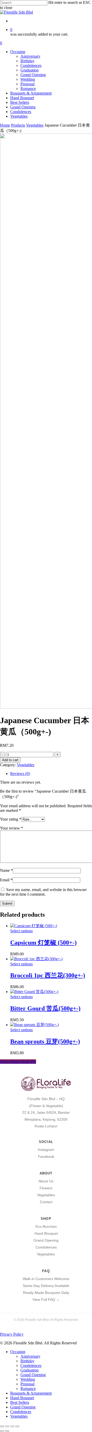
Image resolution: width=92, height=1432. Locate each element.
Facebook (46, 1156)
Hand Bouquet (46, 1233)
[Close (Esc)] (17, 1426)
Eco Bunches (46, 1226)
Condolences (46, 1247)
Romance (28, 1388)
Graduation (29, 1370)
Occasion (17, 1351)
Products (18, 125)
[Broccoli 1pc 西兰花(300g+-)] (36, 959)
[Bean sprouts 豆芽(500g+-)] (34, 1024)
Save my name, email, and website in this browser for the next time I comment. (43, 891)
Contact (46, 1202)
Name (6, 870)
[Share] (12, 1426)
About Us (46, 1181)
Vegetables (34, 125)
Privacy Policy (12, 1334)
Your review (11, 828)
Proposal (27, 1384)
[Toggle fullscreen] (7, 1426)
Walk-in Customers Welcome (46, 1279)
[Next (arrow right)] (7, 1431)
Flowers (46, 1188)
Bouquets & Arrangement (31, 1393)
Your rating (10, 819)
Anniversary (30, 1356)
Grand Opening (46, 1240)
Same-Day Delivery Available (46, 1286)
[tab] (51, 773)
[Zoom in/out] (2, 1426)
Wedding (27, 1379)
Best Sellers (19, 1402)
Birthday (27, 1361)
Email (6, 880)
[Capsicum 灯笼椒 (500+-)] (33, 926)
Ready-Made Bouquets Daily (46, 1293)
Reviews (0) (20, 773)
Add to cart (10, 760)
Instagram (46, 1150)
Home (5, 125)
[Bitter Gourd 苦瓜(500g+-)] (34, 991)
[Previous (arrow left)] (2, 1431)
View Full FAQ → (46, 1299)
